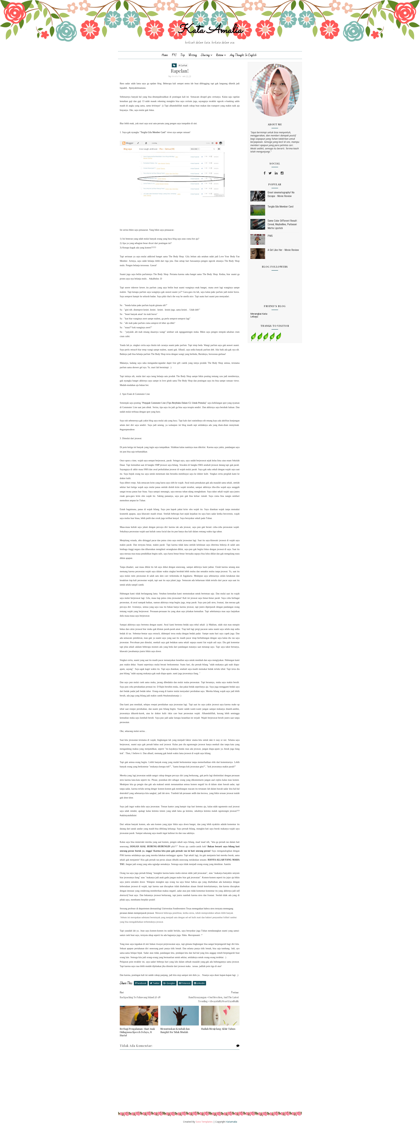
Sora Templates (204, 1121)
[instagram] (282, 173)
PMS (270, 235)
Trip (182, 55)
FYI (174, 55)
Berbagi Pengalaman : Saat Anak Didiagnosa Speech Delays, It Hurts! (137, 1032)
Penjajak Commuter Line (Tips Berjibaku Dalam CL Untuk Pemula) (174, 403)
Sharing (205, 55)
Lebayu (254, 316)
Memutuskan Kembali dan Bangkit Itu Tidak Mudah (175, 1030)
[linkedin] (276, 173)
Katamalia (231, 1121)
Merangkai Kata (258, 313)
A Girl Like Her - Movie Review (283, 250)
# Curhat (183, 65)
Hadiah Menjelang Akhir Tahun (218, 1028)
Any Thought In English (243, 55)
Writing (193, 55)
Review (219, 55)
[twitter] (270, 173)
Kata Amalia (210, 30)
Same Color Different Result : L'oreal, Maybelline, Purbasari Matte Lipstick (283, 224)
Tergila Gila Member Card (153, 132)
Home (165, 55)
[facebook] (264, 173)
